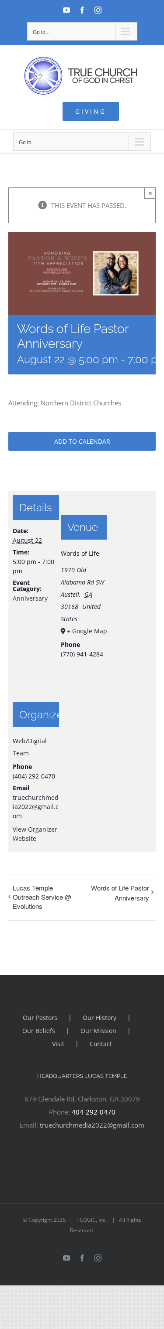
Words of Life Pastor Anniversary (120, 892)
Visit (58, 1044)
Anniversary (30, 598)
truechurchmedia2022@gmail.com (92, 1125)
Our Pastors (40, 1017)
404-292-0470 (93, 1112)
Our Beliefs (38, 1030)
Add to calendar (82, 441)
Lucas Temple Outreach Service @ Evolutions (42, 897)
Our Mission (98, 1030)
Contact (101, 1044)
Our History (99, 1017)
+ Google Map (86, 631)
